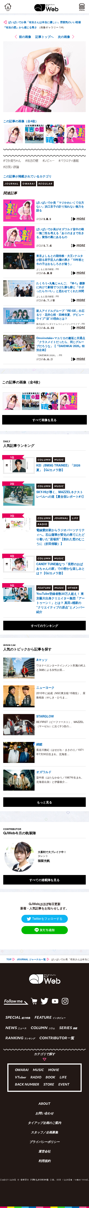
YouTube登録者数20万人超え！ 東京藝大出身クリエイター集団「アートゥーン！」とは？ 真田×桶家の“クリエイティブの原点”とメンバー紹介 (60, 602)
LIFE (63, 1077)
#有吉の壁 (31, 160)
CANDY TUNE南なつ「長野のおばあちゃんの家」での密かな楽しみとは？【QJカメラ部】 (60, 568)
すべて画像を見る (44, 420)
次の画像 (64, 36)
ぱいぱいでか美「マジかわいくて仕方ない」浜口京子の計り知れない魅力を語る (60, 206)
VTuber (20, 1077)
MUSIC (38, 1070)
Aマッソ (42, 660)
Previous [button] (6, 857)
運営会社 (44, 1151)
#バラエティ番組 (69, 160)
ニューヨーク (45, 687)
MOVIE (53, 1070)
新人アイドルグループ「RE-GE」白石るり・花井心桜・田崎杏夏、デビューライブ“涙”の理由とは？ (60, 314)
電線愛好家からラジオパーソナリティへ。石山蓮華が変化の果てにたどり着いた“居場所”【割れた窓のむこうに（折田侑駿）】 (60, 537)
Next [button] (79, 857)
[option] (13, 134)
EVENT (63, 1084)
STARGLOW (45, 716)
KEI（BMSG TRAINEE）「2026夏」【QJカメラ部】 (58, 467)
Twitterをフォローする (47, 918)
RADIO (35, 1077)
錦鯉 (39, 744)
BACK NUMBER (27, 1084)
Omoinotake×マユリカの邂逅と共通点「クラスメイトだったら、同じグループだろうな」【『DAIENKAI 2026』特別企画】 (60, 344)
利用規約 (44, 1161)
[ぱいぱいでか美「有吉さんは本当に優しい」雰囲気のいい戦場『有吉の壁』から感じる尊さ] (12, 401)
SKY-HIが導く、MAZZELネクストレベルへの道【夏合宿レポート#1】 (60, 494)
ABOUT (44, 1104)
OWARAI (22, 1070)
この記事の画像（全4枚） (20, 121)
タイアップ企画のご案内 (44, 1123)
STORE (48, 1084)
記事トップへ (44, 36)
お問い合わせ (44, 1113)
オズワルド (43, 772)
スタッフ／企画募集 (44, 1132)
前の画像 (25, 36)
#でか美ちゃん (12, 160)
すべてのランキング (44, 625)
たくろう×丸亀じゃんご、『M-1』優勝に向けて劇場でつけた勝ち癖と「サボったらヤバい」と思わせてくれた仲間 (60, 287)
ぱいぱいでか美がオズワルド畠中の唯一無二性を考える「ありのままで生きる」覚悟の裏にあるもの (60, 233)
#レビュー (48, 160)
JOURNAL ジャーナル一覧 (31, 959)
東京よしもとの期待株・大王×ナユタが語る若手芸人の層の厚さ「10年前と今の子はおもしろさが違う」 (60, 259)
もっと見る (44, 802)
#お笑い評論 (11, 167)
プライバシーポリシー (44, 1142)
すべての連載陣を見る (44, 880)
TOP (8, 959)
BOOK (50, 1077)
